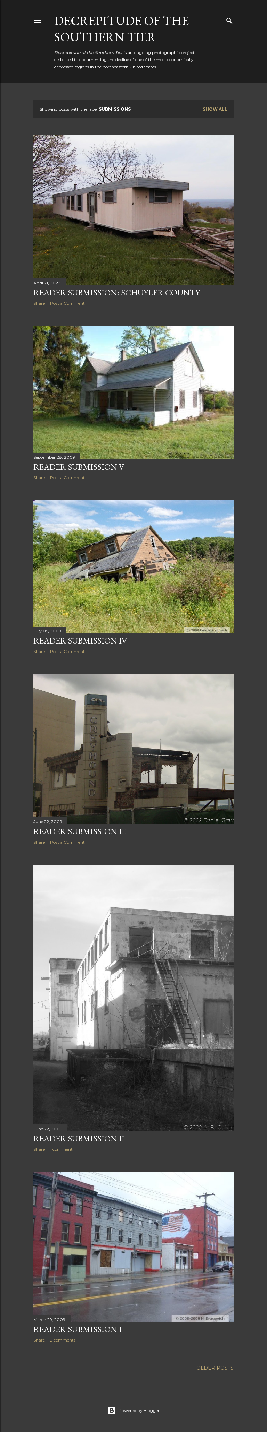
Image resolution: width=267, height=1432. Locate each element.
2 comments (62, 1340)
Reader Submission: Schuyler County (116, 292)
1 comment (61, 1149)
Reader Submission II (78, 1138)
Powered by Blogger (139, 1410)
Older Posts (215, 1368)
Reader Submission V (78, 466)
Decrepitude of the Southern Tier (121, 28)
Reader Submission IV (80, 640)
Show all (215, 109)
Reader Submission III (80, 831)
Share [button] (39, 303)
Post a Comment (67, 303)
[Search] (229, 19)
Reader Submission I (77, 1329)
